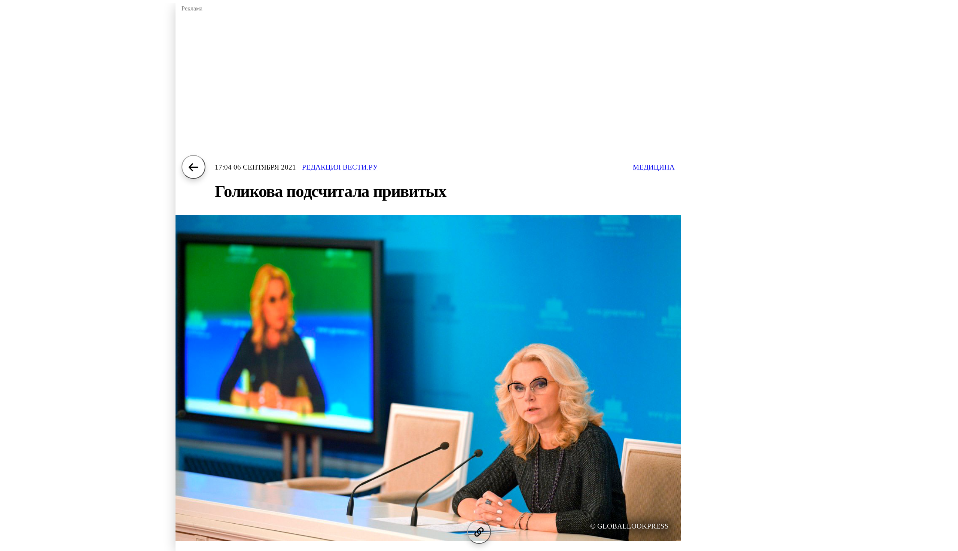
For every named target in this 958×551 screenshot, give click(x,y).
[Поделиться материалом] (479, 532)
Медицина (654, 167)
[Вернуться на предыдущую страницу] (193, 167)
